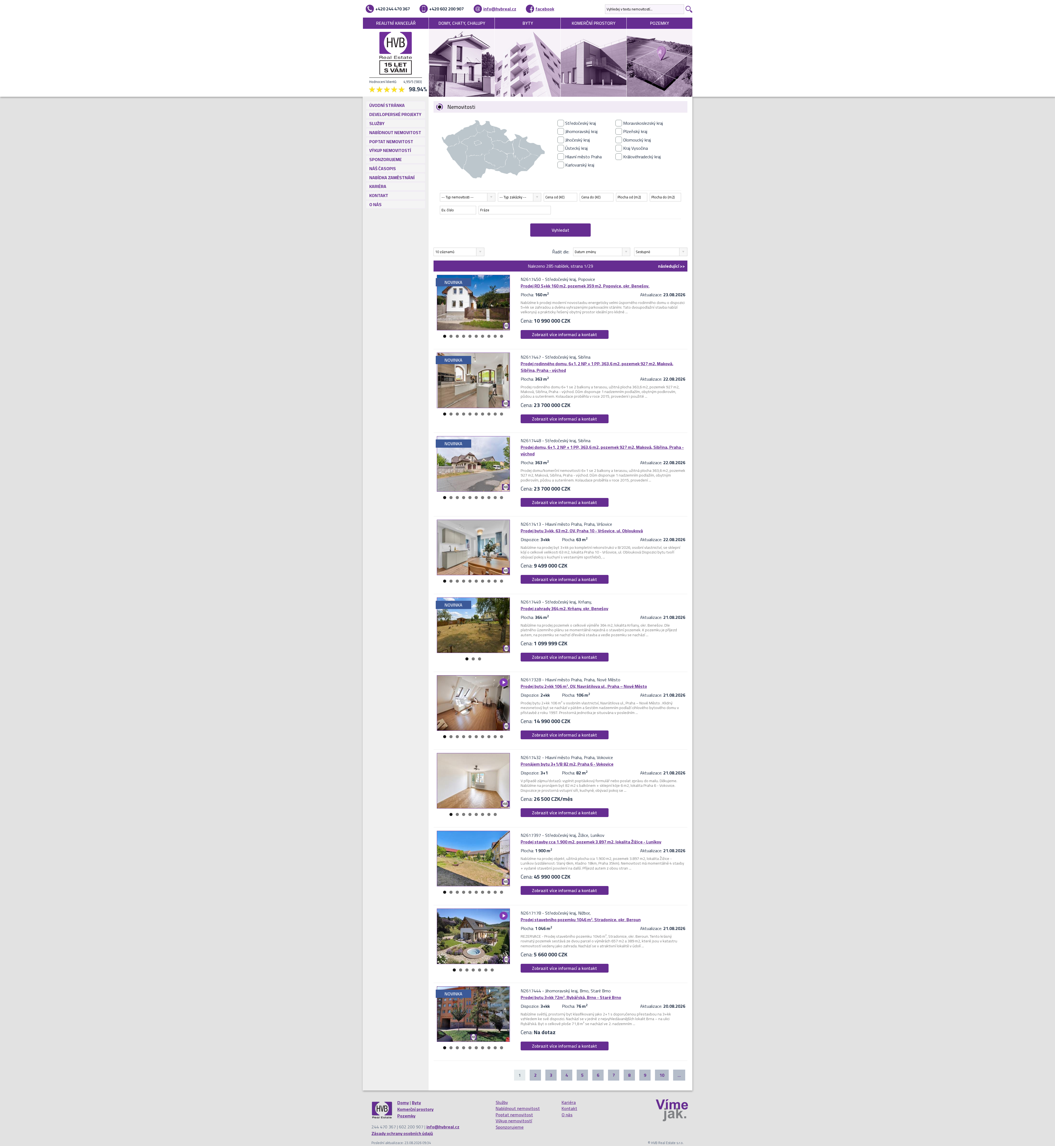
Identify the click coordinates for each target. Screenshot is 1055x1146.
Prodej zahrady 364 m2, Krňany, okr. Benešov (564, 608)
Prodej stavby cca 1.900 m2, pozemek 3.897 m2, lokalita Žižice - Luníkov (591, 842)
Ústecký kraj (576, 148)
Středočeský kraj (580, 123)
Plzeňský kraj (635, 131)
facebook (544, 9)
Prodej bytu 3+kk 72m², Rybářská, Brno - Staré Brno (571, 997)
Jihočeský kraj (577, 140)
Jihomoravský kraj (581, 131)
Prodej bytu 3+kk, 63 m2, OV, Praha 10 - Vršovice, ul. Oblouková (582, 531)
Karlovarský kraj (579, 165)
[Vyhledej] (688, 9)
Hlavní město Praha (583, 156)
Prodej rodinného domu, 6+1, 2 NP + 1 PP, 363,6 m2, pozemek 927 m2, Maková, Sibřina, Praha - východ (597, 366)
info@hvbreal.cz (499, 9)
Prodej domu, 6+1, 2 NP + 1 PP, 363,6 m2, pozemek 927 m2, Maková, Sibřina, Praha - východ (602, 450)
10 (501, 336)
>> (671, 266)
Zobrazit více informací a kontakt (564, 334)
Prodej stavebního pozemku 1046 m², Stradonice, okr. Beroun (581, 919)
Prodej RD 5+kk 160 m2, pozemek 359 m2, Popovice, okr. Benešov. (585, 286)
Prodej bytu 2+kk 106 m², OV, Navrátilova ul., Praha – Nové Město (584, 686)
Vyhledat (560, 230)
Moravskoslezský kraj (643, 123)
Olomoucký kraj (637, 140)
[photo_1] (473, 302)
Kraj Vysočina (635, 148)
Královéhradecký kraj (642, 156)
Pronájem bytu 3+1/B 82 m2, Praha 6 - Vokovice (567, 764)
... (679, 1075)
